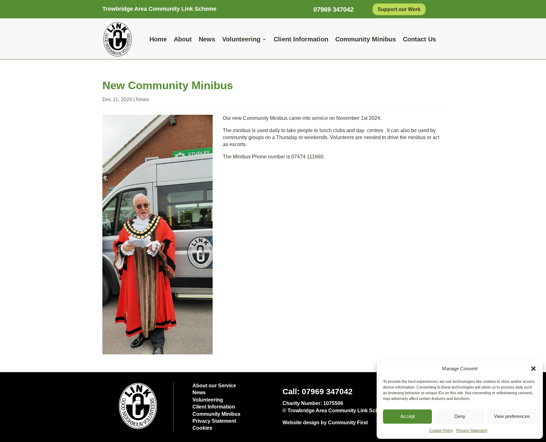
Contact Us (419, 39)
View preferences (512, 416)
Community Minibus (365, 39)
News (207, 39)
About (183, 39)
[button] (533, 368)
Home (158, 39)
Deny (459, 416)
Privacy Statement (471, 430)
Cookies (202, 428)
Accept (407, 416)
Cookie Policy (441, 430)
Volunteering (241, 39)
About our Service (214, 385)
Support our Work (399, 9)
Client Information (301, 39)
